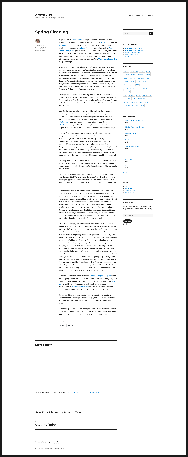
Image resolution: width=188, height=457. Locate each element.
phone (138, 95)
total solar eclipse (130, 133)
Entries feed (128, 188)
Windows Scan (64, 122)
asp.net (142, 71)
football (144, 81)
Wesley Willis (129, 159)
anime (126, 71)
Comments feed (130, 190)
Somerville (134, 102)
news (146, 92)
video (146, 102)
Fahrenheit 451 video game (100, 276)
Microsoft (127, 92)
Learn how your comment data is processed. (83, 392)
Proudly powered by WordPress (54, 448)
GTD (137, 85)
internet (132, 88)
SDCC (134, 98)
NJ (150, 92)
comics (147, 74)
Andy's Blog (43, 14)
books (37, 50)
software (42, 50)
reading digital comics (132, 146)
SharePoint (142, 98)
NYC (125, 95)
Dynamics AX (141, 78)
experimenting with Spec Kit (134, 48)
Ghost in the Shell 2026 (132, 52)
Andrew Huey (39, 45)
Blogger (126, 74)
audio (148, 71)
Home (130, 15)
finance (132, 81)
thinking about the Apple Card (134, 127)
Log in (127, 186)
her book (62, 45)
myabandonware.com (80, 287)
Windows (127, 105)
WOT (142, 105)
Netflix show (106, 43)
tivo (141, 102)
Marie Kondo (77, 40)
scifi (129, 98)
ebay (148, 78)
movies (134, 92)
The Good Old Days (131, 140)
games (132, 85)
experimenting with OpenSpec (134, 50)
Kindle (145, 88)
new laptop (128, 153)
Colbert (82, 48)
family (126, 81)
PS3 (125, 98)
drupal (132, 78)
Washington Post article (107, 59)
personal (131, 95)
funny (126, 85)
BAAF (126, 166)
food (138, 81)
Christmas (140, 74)
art (137, 71)
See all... (125, 172)
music (140, 92)
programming (147, 95)
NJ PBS (127, 57)
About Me (139, 15)
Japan (139, 88)
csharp (126, 78)
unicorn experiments (131, 54)
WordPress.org (129, 192)
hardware (144, 85)
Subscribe (127, 221)
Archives (149, 15)
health (126, 88)
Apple (132, 71)
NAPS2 (61, 125)
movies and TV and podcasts (134, 120)
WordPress (135, 105)
